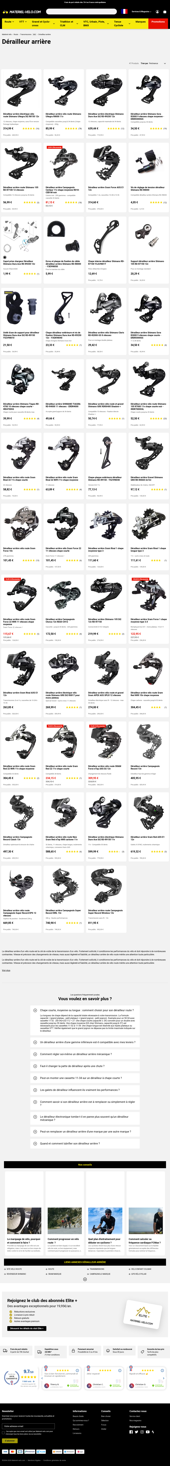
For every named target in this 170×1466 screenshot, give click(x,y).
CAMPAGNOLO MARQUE (100, 1274)
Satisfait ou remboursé (122, 1349)
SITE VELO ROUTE (14, 1269)
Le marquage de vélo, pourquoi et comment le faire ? (23, 1241)
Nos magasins (135, 1420)
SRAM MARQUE (54, 1274)
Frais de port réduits (18, 1349)
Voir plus (6, 970)
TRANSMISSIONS (97, 1269)
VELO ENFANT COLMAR (141, 1269)
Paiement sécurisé (86, 1349)
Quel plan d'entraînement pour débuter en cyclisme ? (104, 1241)
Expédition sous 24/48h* (51, 1350)
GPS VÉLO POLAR (138, 1274)
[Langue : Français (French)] (124, 11)
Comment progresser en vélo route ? (63, 1241)
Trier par (144, 63)
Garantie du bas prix (155, 1349)
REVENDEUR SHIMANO (16, 1274)
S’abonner (10, 1440)
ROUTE (51, 1269)
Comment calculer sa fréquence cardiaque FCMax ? (145, 1241)
